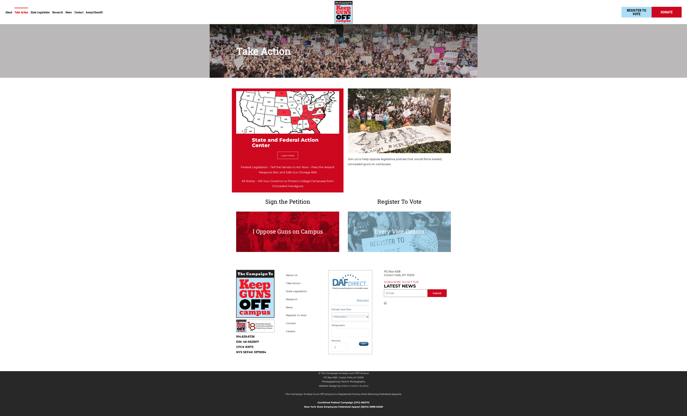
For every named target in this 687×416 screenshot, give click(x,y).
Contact (291, 323)
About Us (292, 275)
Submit (437, 293)
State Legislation (296, 291)
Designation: (339, 325)
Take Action (293, 283)
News (289, 307)
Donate (667, 12)
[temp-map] (287, 92)
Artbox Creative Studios (354, 385)
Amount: (336, 340)
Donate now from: (342, 309)
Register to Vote (296, 315)
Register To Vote (636, 12)
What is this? (363, 300)
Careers (290, 331)
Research (291, 299)
